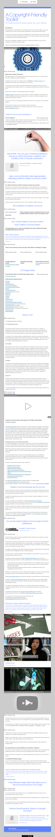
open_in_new (45, 118)
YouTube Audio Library (10, 290)
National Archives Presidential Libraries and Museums (19, 474)
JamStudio (38, 725)
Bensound (7, 282)
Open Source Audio (9, 303)
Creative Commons (38, 81)
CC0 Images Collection (10, 276)
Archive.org (9, 465)
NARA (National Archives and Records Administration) (19, 471)
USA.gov (9, 473)
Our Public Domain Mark (11, 426)
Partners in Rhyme (9, 310)
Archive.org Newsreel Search (13, 467)
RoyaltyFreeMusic (9, 311)
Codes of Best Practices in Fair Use (19, 579)
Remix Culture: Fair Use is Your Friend (33, 593)
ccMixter (7, 297)
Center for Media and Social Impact (29, 558)
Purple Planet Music (9, 306)
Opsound (7, 296)
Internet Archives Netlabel (11, 285)
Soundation (31, 725)
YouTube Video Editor (26, 513)
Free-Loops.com (9, 300)
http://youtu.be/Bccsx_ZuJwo (12, 108)
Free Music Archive (9, 284)
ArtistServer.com (9, 299)
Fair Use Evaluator (9, 599)
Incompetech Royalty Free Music (12, 287)
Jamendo (7, 281)
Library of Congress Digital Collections (15, 470)
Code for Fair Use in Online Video (28, 591)
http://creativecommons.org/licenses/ (33, 500)
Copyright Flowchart (29, 45)
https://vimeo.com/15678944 (42, 483)
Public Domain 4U (9, 305)
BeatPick (7, 288)
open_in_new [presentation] (47, 209)
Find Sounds (8, 308)
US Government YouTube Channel (14, 476)
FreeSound (7, 294)
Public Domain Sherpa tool (13, 480)
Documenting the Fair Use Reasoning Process (15, 597)
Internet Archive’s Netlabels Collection (13, 302)
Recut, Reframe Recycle (13, 576)
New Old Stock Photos (12, 477)
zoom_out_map (50, 72)
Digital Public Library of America (14, 468)
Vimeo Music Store (9, 291)
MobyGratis (7, 293)
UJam (43, 725)
